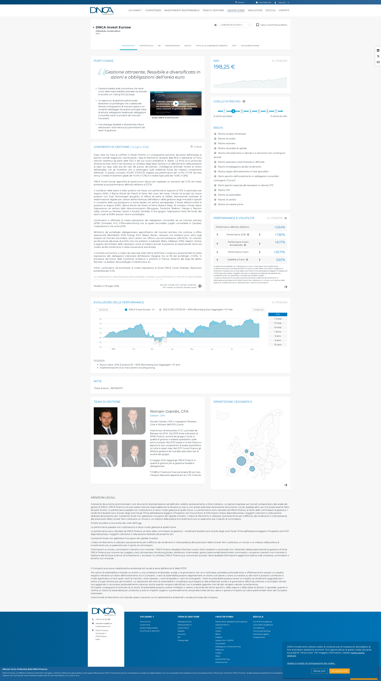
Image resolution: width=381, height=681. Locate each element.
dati (234, 45)
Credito (218, 653)
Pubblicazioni (259, 637)
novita (187, 45)
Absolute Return (185, 625)
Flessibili (181, 631)
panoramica (128, 45)
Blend (217, 634)
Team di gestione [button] (188, 616)
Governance (145, 625)
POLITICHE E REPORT (150, 631)
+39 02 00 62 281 (103, 619)
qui (139, 523)
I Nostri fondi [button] (224, 616)
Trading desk (183, 640)
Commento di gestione (263, 625)
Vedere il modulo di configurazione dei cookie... (311, 663)
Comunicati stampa (262, 631)
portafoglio (146, 45)
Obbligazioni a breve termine (228, 646)
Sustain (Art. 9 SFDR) (224, 640)
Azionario (182, 634)
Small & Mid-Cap (222, 659)
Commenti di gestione (262, 621)
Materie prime (221, 662)
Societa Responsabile (149, 628)
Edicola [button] (258, 616)
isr (159, 45)
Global (218, 631)
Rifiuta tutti (319, 671)
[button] (135, 10)
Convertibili (220, 643)
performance (172, 45)
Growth (218, 628)
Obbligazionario (185, 621)
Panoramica (145, 621)
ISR (179, 637)
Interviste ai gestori (261, 634)
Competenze (258, 628)
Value (217, 656)
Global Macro (183, 628)
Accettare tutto (339, 671)
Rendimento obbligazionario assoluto (231, 621)
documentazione (250, 45)
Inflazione (219, 650)
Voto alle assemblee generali (212, 45)
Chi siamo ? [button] (147, 616)
